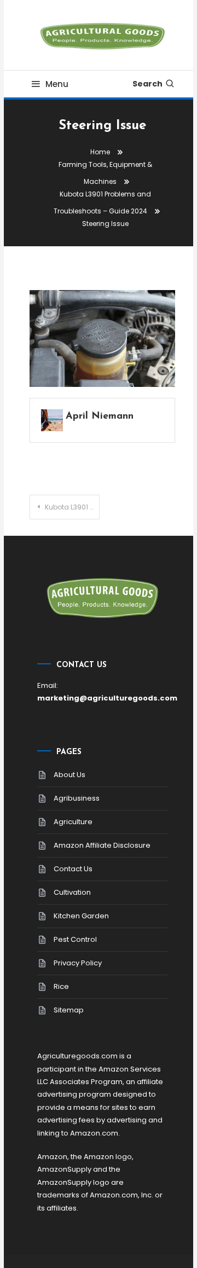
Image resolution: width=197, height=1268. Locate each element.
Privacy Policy (78, 963)
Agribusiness (77, 798)
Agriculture (73, 822)
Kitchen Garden (81, 916)
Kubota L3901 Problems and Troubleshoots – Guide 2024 (72, 507)
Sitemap (69, 1010)
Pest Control (75, 939)
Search (147, 83)
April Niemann (100, 416)
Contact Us (73, 869)
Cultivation (72, 892)
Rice (61, 986)
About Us (69, 774)
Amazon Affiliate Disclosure (102, 845)
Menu (56, 84)
